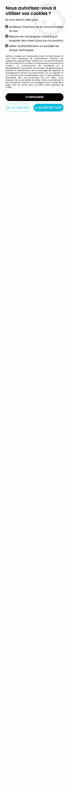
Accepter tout (50, 107)
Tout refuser (19, 107)
